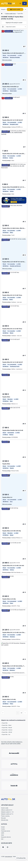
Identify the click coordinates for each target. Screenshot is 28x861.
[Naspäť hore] (3, 713)
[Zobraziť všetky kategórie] (25, 9)
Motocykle (3, 818)
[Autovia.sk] (14, 763)
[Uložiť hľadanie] (3, 26)
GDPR (2, 833)
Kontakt (3, 827)
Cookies (3, 829)
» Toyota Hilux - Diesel (6, 725)
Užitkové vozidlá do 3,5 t (6, 810)
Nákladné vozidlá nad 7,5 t (7, 814)
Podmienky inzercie (5, 831)
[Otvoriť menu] (24, 3)
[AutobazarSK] (14, 774)
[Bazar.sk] (14, 785)
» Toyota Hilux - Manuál (6, 727)
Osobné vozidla (4, 808)
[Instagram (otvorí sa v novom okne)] (7, 847)
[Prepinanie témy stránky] (20, 3)
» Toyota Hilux (4, 723)
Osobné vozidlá (16, 9)
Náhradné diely (4, 820)
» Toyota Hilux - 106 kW (6, 732)
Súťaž (2, 835)
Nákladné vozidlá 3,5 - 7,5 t (7, 812)
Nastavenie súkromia (6, 837)
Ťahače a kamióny (5, 816)
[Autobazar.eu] (14, 753)
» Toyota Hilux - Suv (5, 734)
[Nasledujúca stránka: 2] (25, 713)
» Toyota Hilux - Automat (6, 729)
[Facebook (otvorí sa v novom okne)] (3, 847)
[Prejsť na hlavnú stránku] (8, 3)
